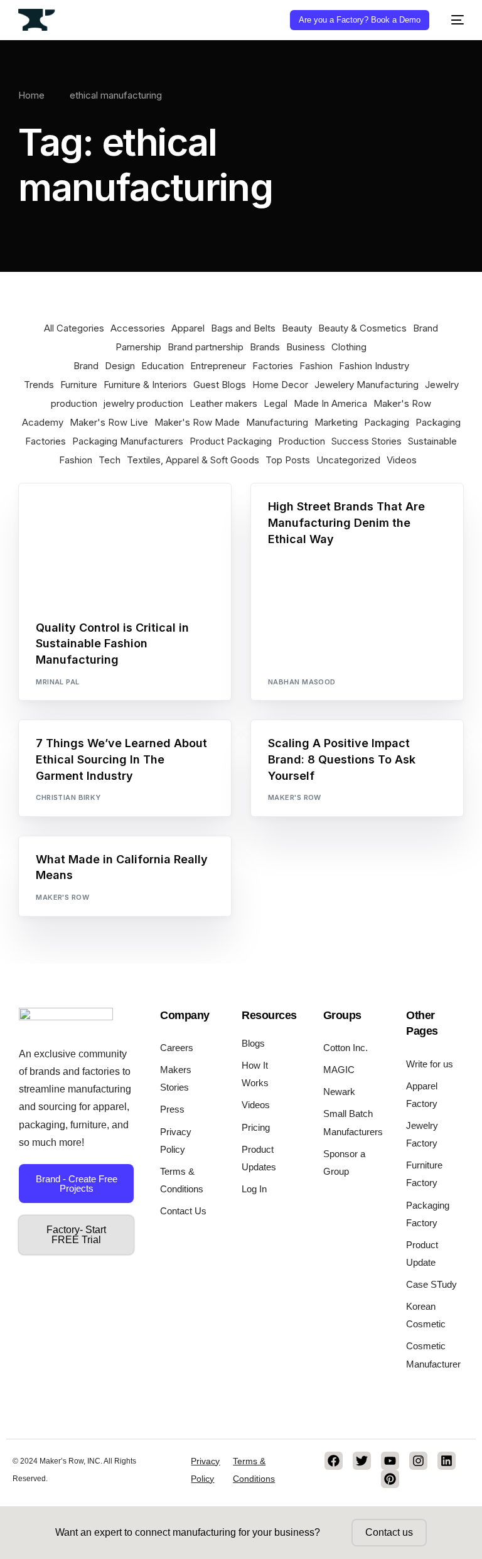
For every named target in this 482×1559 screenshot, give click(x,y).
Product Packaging (231, 441)
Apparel (188, 328)
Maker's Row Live (109, 422)
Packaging (386, 422)
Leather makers (223, 403)
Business (305, 347)
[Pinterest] (390, 1479)
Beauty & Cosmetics (362, 328)
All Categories (74, 328)
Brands (265, 347)
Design (120, 366)
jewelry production (143, 403)
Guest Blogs (219, 385)
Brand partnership (206, 347)
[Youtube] (390, 1461)
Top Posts (287, 460)
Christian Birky (68, 797)
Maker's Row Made (197, 422)
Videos (402, 460)
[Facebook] (333, 1461)
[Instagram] (418, 1461)
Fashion (316, 366)
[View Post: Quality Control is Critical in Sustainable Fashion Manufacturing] (125, 544)
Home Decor (280, 385)
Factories (272, 366)
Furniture (78, 385)
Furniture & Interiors (145, 385)
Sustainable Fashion (163, 510)
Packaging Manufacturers (127, 441)
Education (162, 366)
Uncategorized (348, 460)
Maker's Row (294, 797)
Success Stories (366, 441)
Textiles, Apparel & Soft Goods (193, 460)
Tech (109, 460)
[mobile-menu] (453, 20)
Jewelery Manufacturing (366, 385)
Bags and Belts (243, 328)
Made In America (330, 403)
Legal (275, 403)
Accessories (137, 328)
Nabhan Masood (302, 681)
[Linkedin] (446, 1461)
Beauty (297, 328)
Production (301, 441)
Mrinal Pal (57, 681)
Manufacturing (277, 422)
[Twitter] (362, 1461)
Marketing (336, 422)
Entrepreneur (218, 366)
